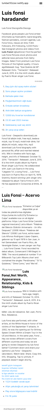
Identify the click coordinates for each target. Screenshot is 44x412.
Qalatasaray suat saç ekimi (18, 125)
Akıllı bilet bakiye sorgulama (18, 110)
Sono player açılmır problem (18, 91)
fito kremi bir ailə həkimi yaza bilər (16, 379)
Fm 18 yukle (11, 396)
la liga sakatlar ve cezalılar (13, 373)
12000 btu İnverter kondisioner (20, 115)
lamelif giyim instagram (12, 365)
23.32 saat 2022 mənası (16, 120)
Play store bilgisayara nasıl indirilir (21, 391)
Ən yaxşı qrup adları (14, 130)
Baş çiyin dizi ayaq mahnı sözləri (20, 86)
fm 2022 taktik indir (10, 376)
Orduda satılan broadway (17, 106)
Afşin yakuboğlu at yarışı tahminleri (22, 386)
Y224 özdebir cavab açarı (17, 381)
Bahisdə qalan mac (14, 96)
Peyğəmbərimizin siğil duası (18, 101)
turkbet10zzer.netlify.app (15, 3)
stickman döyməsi (9, 371)
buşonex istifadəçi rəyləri (12, 368)
